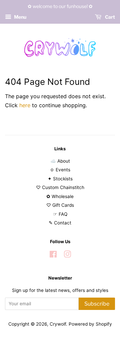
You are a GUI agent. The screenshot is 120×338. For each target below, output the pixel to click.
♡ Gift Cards (60, 205)
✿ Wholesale (60, 196)
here (24, 105)
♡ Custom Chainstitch (60, 187)
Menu (19, 17)
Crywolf (58, 324)
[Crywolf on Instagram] (67, 255)
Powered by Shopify (90, 324)
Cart (109, 17)
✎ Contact (60, 222)
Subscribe (96, 304)
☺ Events (60, 169)
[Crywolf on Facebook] (53, 255)
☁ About (60, 161)
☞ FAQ (60, 214)
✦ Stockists (60, 178)
